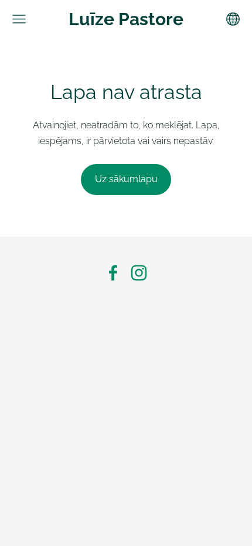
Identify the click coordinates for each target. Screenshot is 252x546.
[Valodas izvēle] (233, 19)
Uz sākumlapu (126, 179)
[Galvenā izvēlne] (19, 19)
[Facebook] (113, 272)
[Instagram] (139, 272)
